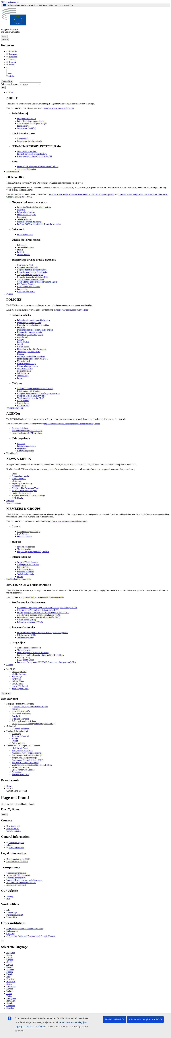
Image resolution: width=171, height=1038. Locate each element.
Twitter (12, 59)
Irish (8, 977)
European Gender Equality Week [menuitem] (31, 396)
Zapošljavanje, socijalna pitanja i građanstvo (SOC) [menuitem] (38, 615)
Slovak (9, 1003)
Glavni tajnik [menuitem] (22, 139)
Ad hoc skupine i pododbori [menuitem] (29, 648)
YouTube (10, 76)
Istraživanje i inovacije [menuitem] (26, 363)
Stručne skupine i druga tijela (18, 579)
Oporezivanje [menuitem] (22, 376)
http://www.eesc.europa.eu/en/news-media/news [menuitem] (50, 469)
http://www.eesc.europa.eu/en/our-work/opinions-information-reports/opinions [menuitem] (81, 194)
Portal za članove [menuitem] (24, 536)
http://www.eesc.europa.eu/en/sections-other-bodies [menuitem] (42, 597)
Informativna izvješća (21, 711)
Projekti (15, 741)
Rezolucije (16, 716)
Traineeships (11, 912)
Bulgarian (10, 952)
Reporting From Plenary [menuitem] (22, 483)
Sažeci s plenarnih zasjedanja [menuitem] (29, 222)
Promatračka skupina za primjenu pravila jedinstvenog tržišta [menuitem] (42, 632)
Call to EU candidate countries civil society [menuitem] (35, 388)
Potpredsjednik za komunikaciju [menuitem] (30, 121)
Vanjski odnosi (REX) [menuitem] (26, 620)
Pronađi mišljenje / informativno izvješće (31, 706)
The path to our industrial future (25, 762)
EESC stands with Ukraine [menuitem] (28, 286)
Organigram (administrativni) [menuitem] (29, 141)
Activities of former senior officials (21, 882)
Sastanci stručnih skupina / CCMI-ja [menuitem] (27, 430)
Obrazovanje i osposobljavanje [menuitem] (30, 334)
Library (9, 845)
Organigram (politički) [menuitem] (26, 128)
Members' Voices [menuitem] (19, 486)
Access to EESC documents (18, 875)
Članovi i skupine (13, 503)
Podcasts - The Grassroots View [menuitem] (25, 488)
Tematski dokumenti (20, 736)
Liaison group (12, 931)
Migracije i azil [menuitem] (23, 361)
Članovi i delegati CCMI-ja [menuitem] (28, 531)
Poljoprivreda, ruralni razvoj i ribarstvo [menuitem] (33, 320)
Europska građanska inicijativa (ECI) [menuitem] (32, 277)
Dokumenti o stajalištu (21, 714)
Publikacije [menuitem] (21, 245)
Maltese (9, 991)
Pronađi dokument (21, 729)
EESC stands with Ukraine (23, 770)
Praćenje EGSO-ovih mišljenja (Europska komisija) (33, 723)
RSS (8, 899)
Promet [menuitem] (20, 378)
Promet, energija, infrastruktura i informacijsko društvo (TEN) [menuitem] (43, 612)
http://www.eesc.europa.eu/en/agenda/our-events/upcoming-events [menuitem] (72, 424)
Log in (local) (17, 684)
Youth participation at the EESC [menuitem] (30, 398)
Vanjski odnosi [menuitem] (23, 347)
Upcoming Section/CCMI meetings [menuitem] (27, 433)
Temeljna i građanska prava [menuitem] (28, 351)
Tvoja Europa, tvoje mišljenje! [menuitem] (30, 274)
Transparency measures (16, 873)
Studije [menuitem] (20, 250)
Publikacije (16, 733)
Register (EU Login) (20, 688)
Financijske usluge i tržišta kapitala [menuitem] (31, 349)
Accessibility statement (16, 885)
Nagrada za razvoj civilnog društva (26, 753)
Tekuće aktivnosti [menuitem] (24, 219)
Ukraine (9, 664)
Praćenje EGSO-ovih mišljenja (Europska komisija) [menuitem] (39, 224)
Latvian (9, 989)
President (10, 500)
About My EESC (19, 671)
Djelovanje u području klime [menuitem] (29, 322)
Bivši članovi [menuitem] (22, 534)
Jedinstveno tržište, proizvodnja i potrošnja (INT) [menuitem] (37, 610)
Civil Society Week (20, 748)
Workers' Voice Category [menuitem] (27, 562)
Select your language (10, 84)
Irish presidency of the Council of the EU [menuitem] (34, 156)
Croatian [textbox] (24, 84)
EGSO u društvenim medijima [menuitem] (24, 490)
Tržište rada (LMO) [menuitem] (25, 637)
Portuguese (11, 998)
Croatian (10, 979)
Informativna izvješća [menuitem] (26, 212)
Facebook (13, 57)
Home (9, 786)
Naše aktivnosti (12, 171)
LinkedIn (13, 51)
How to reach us (13, 826)
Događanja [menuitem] (21, 448)
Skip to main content (9, 2)
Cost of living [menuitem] (23, 403)
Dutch (9, 993)
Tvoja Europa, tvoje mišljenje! (24, 758)
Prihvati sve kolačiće (114, 1019)
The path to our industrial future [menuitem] (30, 279)
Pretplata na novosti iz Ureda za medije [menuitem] (28, 495)
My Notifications (19, 674)
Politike (9, 294)
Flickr (11, 65)
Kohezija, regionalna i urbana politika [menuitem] (33, 325)
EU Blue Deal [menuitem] (23, 400)
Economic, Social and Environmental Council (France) (32, 936)
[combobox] (30, 84)
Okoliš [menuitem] (20, 344)
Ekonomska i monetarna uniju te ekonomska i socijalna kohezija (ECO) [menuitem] (47, 607)
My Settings (17, 676)
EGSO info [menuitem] (16, 481)
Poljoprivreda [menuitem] (22, 567)
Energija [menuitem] (20, 339)
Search (5, 39)
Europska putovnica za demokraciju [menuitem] (32, 272)
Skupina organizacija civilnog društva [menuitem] (33, 551)
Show (4, 815)
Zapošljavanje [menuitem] (23, 337)
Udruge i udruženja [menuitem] (25, 569)
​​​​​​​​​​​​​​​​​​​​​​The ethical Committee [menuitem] (26, 169)
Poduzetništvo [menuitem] (23, 342)
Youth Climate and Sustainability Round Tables (32, 765)
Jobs (8, 910)
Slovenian (10, 1005)
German (9, 960)
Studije (15, 738)
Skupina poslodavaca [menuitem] (26, 547)
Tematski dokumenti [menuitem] (25, 247)
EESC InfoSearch (16, 848)
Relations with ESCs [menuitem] (26, 291)
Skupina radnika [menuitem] (24, 549)
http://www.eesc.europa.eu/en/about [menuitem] (59, 108)
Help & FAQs (18, 681)
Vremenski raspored (14, 408)
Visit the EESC (12, 828)
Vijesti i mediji (12, 453)
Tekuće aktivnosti (21, 719)
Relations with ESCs (20, 774)
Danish (9, 957)
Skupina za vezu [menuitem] (24, 650)
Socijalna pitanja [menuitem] (24, 371)
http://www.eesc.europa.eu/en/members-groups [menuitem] (67, 521)
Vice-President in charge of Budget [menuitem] (32, 123)
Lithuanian (10, 986)
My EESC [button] (10, 669)
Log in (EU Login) (20, 686)
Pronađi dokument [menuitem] (25, 234)
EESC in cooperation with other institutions (24, 929)
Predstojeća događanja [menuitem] (26, 446)
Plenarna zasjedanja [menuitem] (20, 428)
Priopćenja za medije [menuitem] (20, 476)
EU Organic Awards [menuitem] (25, 284)
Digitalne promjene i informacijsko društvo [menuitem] (35, 330)
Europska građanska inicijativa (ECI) (27, 760)
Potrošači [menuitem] (21, 327)
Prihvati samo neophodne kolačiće (145, 1019)
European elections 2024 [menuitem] (27, 267)
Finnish (9, 972)
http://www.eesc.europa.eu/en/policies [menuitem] (72, 310)
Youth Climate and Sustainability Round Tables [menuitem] (37, 282)
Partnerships (17, 772)
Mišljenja (16, 709)
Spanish (9, 967)
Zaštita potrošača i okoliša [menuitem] (28, 564)
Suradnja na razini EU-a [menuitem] (27, 151)
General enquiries (13, 831)
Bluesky (12, 62)
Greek (9, 962)
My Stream (16, 679)
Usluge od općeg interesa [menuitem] (27, 366)
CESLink (10, 933)
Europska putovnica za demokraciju (27, 755)
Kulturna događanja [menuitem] (25, 451)
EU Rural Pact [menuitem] (23, 405)
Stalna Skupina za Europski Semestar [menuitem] (32, 652)
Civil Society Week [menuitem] (25, 265)
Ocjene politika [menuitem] (23, 254)
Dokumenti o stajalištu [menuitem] (26, 214)
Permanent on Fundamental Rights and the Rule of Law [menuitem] (40, 655)
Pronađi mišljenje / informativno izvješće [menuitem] (34, 207)
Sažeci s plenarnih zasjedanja (24, 721)
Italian (9, 984)
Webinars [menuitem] (21, 443)
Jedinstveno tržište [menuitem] (24, 368)
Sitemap (9, 896)
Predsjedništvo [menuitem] (23, 126)
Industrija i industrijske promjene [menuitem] (31, 356)
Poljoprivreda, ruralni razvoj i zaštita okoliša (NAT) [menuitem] (38, 617)
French (9, 974)
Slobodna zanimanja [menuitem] (25, 572)
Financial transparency (15, 878)
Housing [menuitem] (20, 354)
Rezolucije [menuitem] (21, 217)
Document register (16, 842)
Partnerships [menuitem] (22, 289)
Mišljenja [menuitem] (21, 210)
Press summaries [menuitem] (19, 478)
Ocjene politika (18, 743)
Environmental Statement (17, 861)
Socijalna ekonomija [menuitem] (25, 574)
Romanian (10, 1001)
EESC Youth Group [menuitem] (25, 660)
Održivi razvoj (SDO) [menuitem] (26, 635)
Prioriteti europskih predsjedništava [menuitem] (32, 154)
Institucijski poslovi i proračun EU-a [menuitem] (32, 359)
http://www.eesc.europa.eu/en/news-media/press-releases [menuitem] (110, 469)
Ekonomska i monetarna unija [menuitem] (29, 332)
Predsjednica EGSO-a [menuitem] (26, 118)
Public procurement (14, 915)
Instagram (13, 54)
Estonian (10, 969)
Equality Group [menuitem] (23, 657)
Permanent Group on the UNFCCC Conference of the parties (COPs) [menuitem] (46, 662)
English (9, 964)
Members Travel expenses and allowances (24, 880)
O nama (9, 92)
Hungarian (10, 981)
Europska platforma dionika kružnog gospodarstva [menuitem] (38, 393)
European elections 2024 (22, 750)
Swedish (10, 1008)
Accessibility (7, 81)
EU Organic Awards (20, 767)
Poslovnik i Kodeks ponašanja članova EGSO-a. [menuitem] (37, 166)
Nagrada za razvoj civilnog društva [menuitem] (31, 270)
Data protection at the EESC (18, 859)
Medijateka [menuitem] (18, 498)
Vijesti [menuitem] (14, 474)
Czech (9, 955)
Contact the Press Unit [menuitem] (21, 493)
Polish (9, 996)
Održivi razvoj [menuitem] (23, 373)
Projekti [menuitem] (20, 252)
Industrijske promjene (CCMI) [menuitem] (30, 622)
